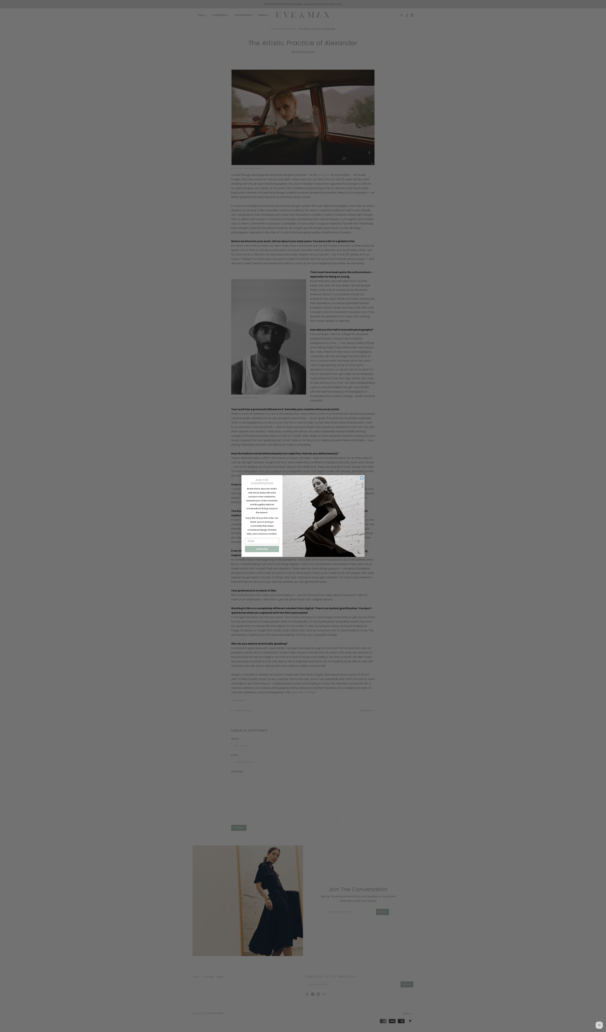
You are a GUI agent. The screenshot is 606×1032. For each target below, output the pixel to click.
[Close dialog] (361, 478)
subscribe (262, 549)
